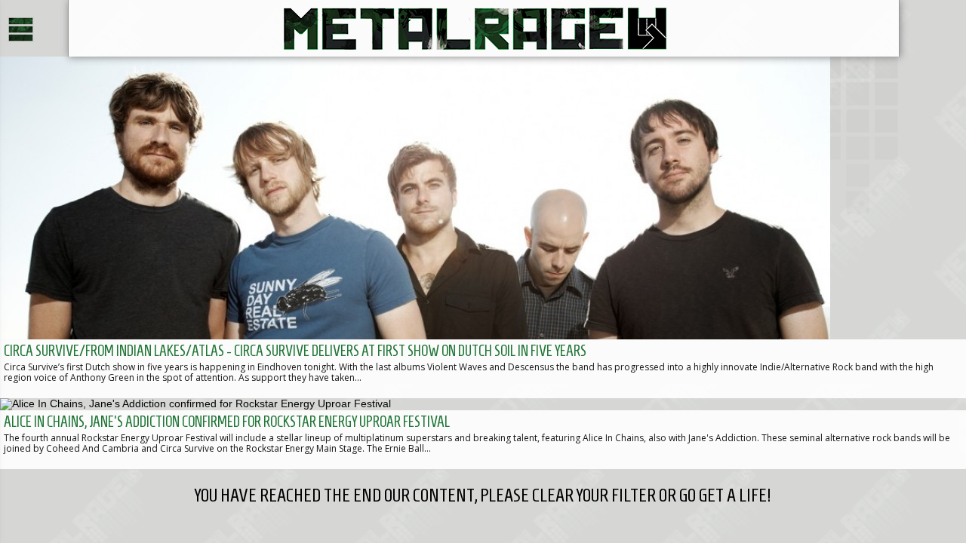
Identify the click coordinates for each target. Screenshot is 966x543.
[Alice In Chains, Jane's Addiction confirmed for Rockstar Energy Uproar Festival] (483, 433)
